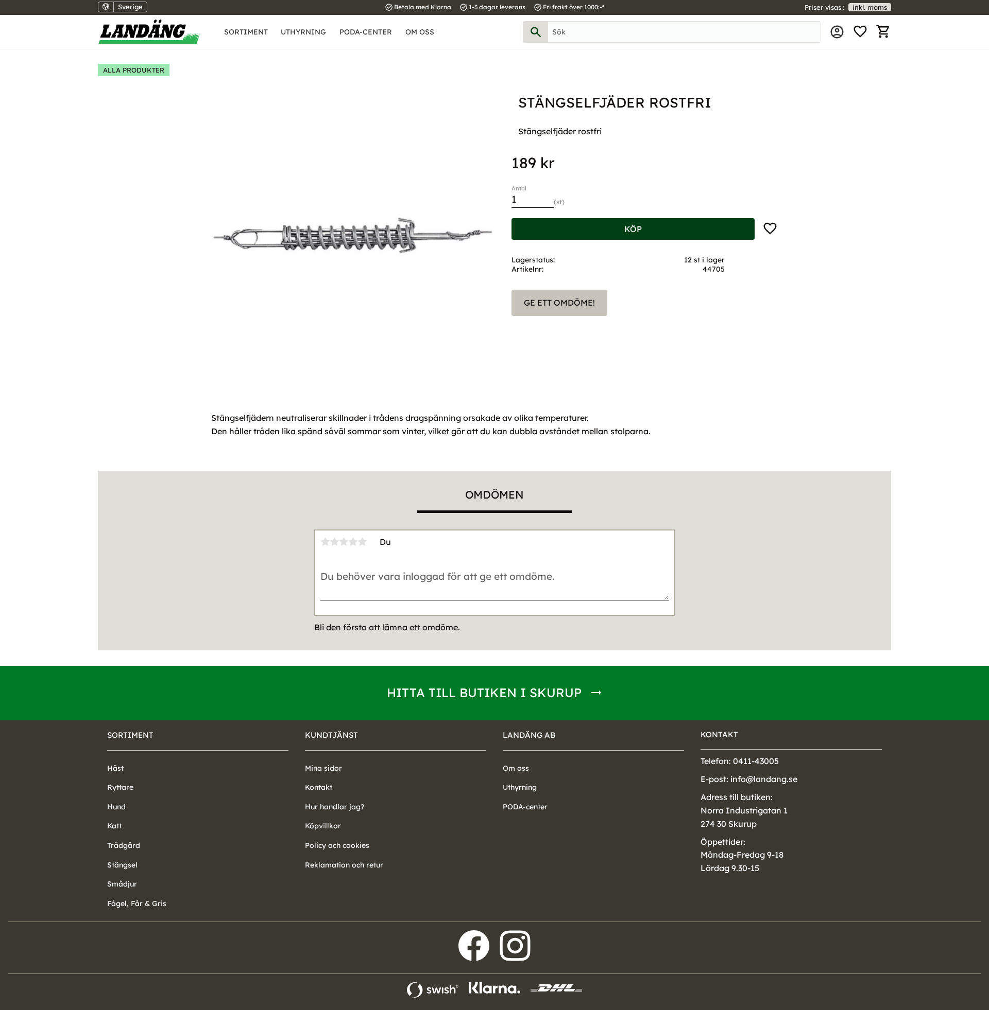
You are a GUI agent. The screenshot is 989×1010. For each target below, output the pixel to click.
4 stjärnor (352, 541)
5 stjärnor (362, 541)
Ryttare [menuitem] (120, 787)
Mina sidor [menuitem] (837, 32)
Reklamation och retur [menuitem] (344, 865)
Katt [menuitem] (114, 825)
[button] (860, 32)
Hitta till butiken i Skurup (484, 692)
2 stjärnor (334, 541)
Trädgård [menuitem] (123, 845)
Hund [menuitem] (116, 806)
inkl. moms (869, 7)
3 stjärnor (343, 541)
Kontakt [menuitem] (318, 787)
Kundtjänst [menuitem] (331, 735)
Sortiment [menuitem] (246, 32)
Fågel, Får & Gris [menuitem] (136, 903)
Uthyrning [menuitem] (303, 32)
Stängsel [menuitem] (122, 865)
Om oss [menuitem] (419, 32)
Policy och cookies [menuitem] (337, 845)
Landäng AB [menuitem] (529, 735)
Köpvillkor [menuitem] (323, 825)
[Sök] (535, 32)
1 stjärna (325, 541)
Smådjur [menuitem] (122, 884)
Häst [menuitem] (115, 768)
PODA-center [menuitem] (365, 32)
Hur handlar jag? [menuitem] (334, 806)
